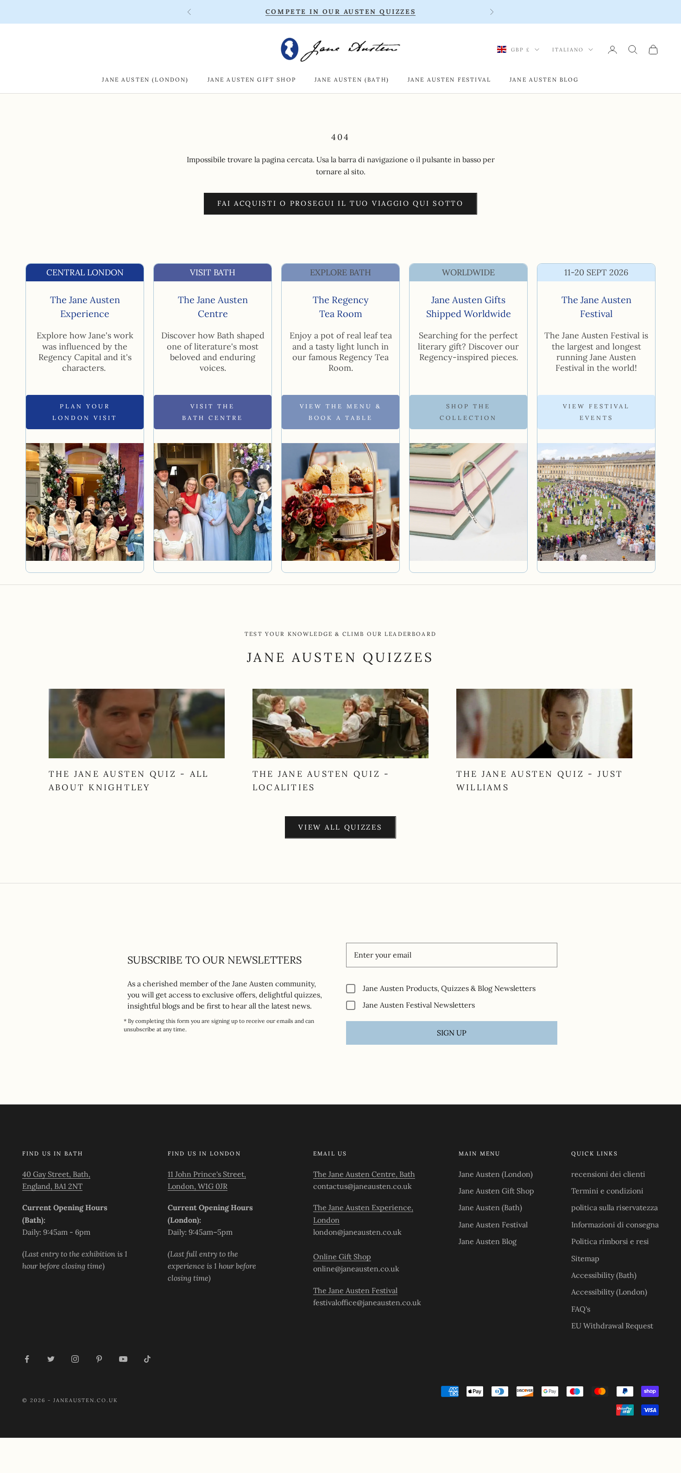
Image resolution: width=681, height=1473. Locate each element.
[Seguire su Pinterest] (99, 1359)
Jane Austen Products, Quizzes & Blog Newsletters (449, 988)
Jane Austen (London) (145, 79)
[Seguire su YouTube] (123, 1359)
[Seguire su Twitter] (51, 1359)
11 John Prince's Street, (207, 1174)
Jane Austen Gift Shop (252, 79)
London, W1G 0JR (197, 1186)
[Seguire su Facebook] (27, 1359)
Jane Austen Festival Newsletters (419, 1005)
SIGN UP (452, 1032)
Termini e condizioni (607, 1190)
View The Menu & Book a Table (341, 412)
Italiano (568, 49)
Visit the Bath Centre (212, 412)
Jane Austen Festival (449, 79)
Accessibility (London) (609, 1291)
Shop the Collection (468, 412)
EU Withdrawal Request (612, 1325)
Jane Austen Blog (544, 79)
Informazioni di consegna (615, 1224)
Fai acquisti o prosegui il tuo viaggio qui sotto (340, 203)
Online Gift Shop (342, 1256)
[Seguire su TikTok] (147, 1359)
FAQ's (580, 1309)
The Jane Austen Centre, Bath (364, 1174)
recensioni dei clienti (608, 1174)
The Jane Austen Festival (355, 1290)
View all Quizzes (340, 827)
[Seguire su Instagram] (75, 1359)
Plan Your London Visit (84, 412)
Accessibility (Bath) (604, 1275)
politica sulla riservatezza (614, 1207)
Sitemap (585, 1258)
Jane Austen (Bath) (352, 79)
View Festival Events (596, 412)
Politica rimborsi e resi (610, 1241)
